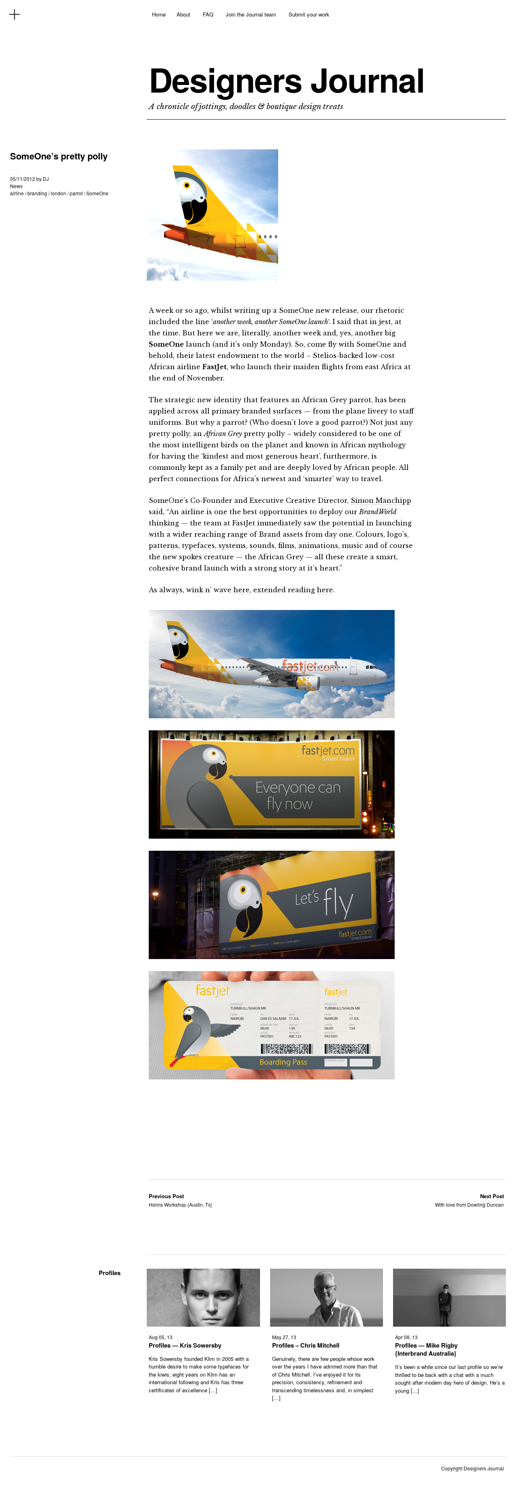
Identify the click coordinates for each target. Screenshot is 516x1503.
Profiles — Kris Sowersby (185, 1345)
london (58, 193)
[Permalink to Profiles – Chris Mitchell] (326, 1324)
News (16, 185)
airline (17, 193)
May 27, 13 (284, 1336)
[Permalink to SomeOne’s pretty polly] (212, 278)
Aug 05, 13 (161, 1336)
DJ (46, 178)
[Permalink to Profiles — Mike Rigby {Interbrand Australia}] (449, 1324)
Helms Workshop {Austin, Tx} (180, 1200)
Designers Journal (286, 79)
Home (159, 14)
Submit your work (309, 14)
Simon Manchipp (381, 500)
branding (37, 193)
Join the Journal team (251, 14)
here (241, 590)
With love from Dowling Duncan (469, 1200)
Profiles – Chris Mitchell (305, 1345)
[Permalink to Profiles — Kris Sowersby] (203, 1324)
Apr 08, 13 (406, 1336)
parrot (76, 193)
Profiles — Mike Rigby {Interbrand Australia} (426, 1349)
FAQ (208, 14)
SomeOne (97, 193)
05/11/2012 (22, 178)
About (183, 14)
